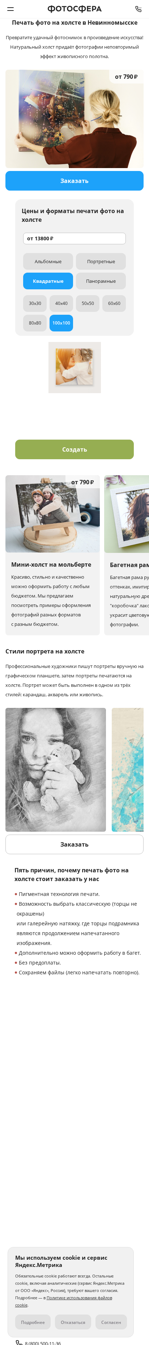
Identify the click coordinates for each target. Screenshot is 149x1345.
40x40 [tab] (61, 303)
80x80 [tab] (35, 323)
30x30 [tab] (35, 303)
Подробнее (33, 1322)
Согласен (111, 1322)
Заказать (74, 181)
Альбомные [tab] (48, 261)
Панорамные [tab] (101, 281)
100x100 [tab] (61, 323)
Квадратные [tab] (48, 281)
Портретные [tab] (101, 261)
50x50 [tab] (88, 303)
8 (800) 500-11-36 (138, 9)
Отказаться (73, 1322)
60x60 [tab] (114, 303)
